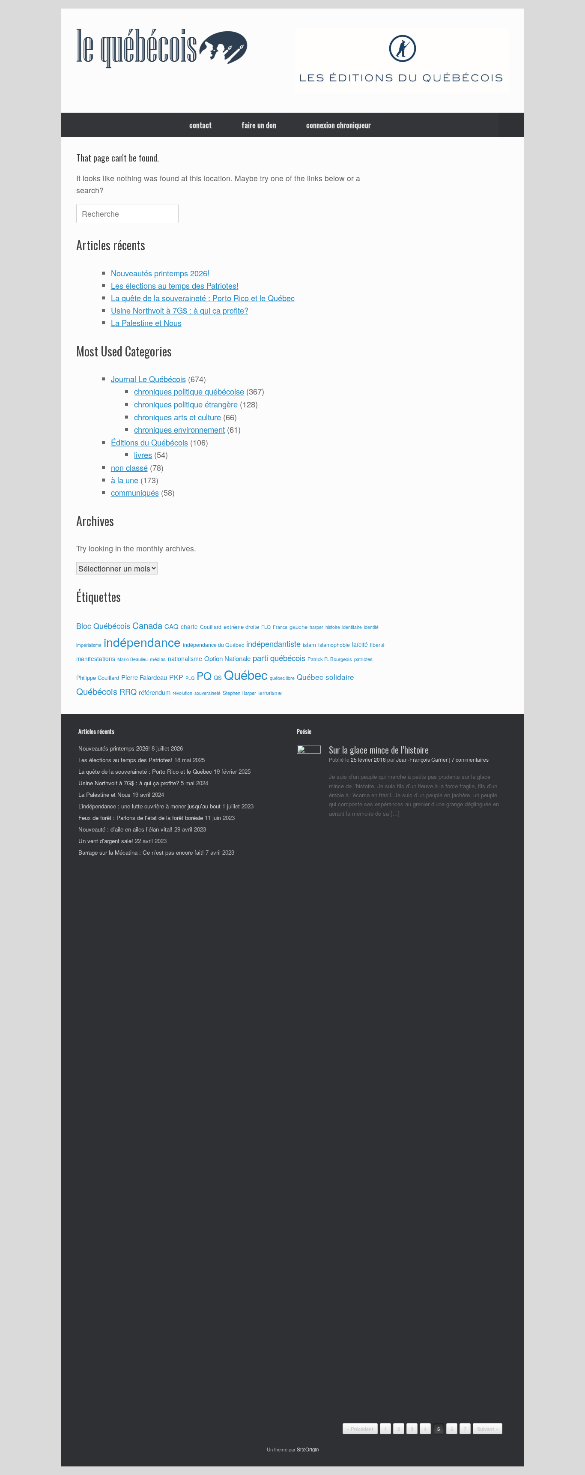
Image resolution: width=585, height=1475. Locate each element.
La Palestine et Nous (146, 322)
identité (371, 627)
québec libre (282, 678)
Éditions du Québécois (149, 442)
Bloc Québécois (103, 625)
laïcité (360, 644)
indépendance (142, 641)
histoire (332, 627)
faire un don (259, 125)
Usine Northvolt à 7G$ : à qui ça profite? (179, 310)
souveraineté (207, 693)
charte (189, 626)
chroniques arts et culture (177, 416)
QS (218, 677)
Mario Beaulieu (132, 659)
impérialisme (88, 645)
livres (143, 454)
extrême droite (241, 626)
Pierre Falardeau (144, 677)
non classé (129, 467)
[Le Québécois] (162, 50)
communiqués (135, 492)
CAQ (171, 626)
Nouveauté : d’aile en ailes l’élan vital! (125, 829)
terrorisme (270, 693)
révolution (182, 693)
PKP (176, 677)
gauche (298, 626)
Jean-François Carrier (422, 759)
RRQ (128, 691)
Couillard (210, 627)
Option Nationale (227, 658)
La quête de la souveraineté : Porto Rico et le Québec (203, 297)
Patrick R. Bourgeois (329, 658)
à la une (124, 479)
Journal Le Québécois (148, 378)
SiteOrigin (308, 1449)
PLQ (189, 678)
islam (309, 644)
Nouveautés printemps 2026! (160, 272)
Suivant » (487, 1429)
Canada (147, 625)
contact (200, 125)
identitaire (352, 627)
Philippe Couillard (97, 677)
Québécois (96, 691)
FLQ (266, 626)
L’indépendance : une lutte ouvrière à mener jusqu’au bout (149, 806)
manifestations (95, 658)
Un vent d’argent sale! (105, 841)
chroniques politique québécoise (189, 391)
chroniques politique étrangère (186, 404)
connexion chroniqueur (338, 125)
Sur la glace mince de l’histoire (379, 749)
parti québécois (279, 657)
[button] (511, 125)
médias (158, 658)
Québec (246, 674)
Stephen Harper (239, 692)
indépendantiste (273, 643)
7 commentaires (470, 759)
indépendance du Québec (213, 645)
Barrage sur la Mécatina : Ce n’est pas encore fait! (141, 852)
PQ (204, 675)
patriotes (363, 658)
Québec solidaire (325, 676)
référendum (154, 692)
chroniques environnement (179, 429)
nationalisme (185, 658)
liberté (377, 645)
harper (316, 627)
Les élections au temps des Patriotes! (175, 285)
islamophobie (334, 645)
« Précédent (360, 1429)
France (280, 627)
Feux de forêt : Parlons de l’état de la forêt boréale (140, 818)
